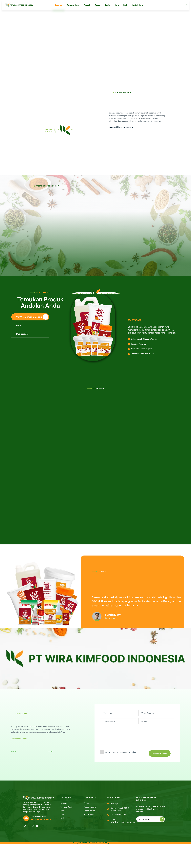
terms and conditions (119, 752)
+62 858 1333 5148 (41, 819)
